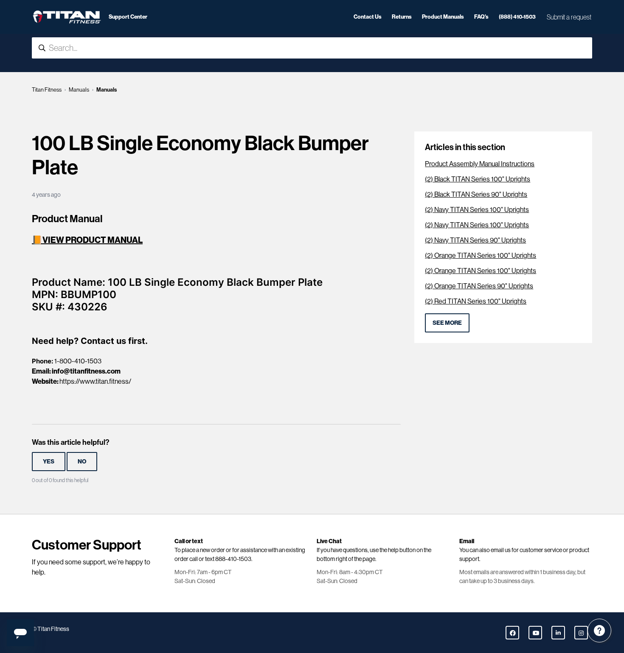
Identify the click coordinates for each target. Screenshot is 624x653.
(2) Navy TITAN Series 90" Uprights (475, 240)
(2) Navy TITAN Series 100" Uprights (477, 210)
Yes (48, 461)
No (82, 461)
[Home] (67, 17)
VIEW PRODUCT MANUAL (92, 240)
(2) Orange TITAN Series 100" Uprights (480, 255)
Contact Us (368, 17)
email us (501, 550)
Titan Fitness (47, 90)
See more (447, 322)
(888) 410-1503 (517, 17)
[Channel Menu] (599, 630)
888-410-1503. (234, 558)
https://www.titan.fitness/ (95, 381)
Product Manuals (443, 17)
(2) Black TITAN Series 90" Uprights (476, 194)
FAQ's (481, 17)
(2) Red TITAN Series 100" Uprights (475, 301)
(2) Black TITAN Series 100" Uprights (477, 179)
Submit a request (569, 17)
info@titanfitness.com (86, 371)
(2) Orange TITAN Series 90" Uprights (479, 286)
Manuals (79, 90)
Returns (402, 17)
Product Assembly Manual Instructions (479, 164)
